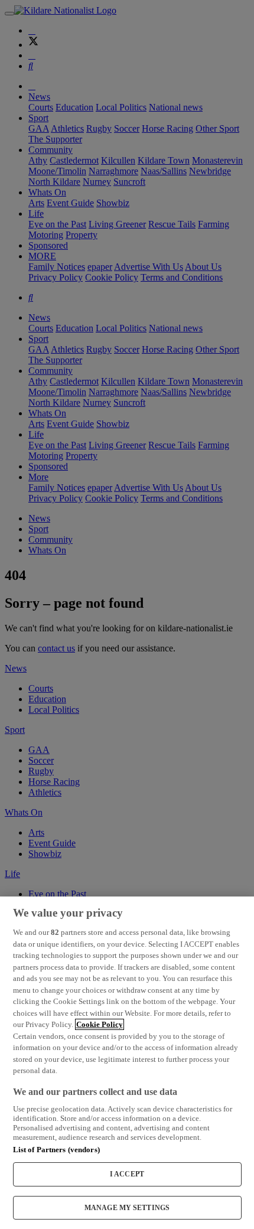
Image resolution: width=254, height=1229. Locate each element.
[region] (127, 1063)
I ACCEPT (127, 1174)
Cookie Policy (99, 1024)
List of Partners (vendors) (56, 1149)
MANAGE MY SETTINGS (127, 1208)
